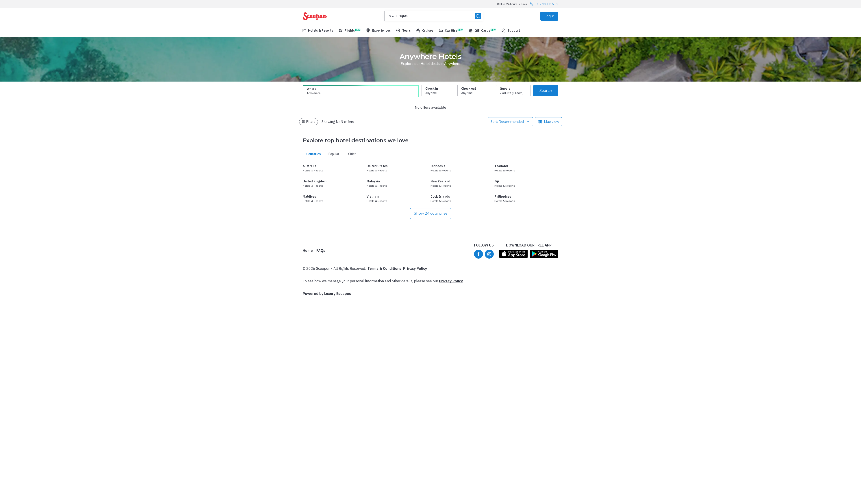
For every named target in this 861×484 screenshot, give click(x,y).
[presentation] (434, 16)
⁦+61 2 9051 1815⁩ (544, 4)
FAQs (320, 250)
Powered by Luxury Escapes (327, 293)
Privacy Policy (415, 268)
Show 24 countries (430, 213)
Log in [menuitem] (549, 16)
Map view (551, 122)
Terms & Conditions (384, 268)
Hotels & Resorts (313, 170)
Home (308, 250)
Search (545, 91)
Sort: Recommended (507, 122)
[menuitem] (317, 30)
